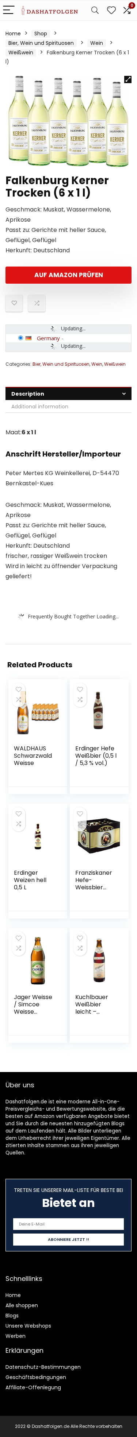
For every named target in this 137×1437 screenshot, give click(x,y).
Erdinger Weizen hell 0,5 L (30, 880)
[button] (128, 79)
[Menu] (9, 10)
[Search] (95, 10)
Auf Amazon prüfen (68, 275)
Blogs (12, 1315)
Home (13, 33)
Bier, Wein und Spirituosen (41, 43)
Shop (40, 33)
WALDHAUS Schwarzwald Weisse (33, 755)
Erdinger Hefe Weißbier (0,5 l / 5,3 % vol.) (96, 755)
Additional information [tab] (39, 406)
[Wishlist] (111, 10)
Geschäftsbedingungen (35, 1377)
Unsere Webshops (28, 1325)
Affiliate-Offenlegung (33, 1387)
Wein (96, 43)
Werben (15, 1336)
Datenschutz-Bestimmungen (43, 1367)
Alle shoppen (21, 1305)
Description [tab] (27, 393)
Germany (48, 338)
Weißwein (20, 52)
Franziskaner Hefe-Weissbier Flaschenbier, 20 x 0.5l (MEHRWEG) (94, 891)
